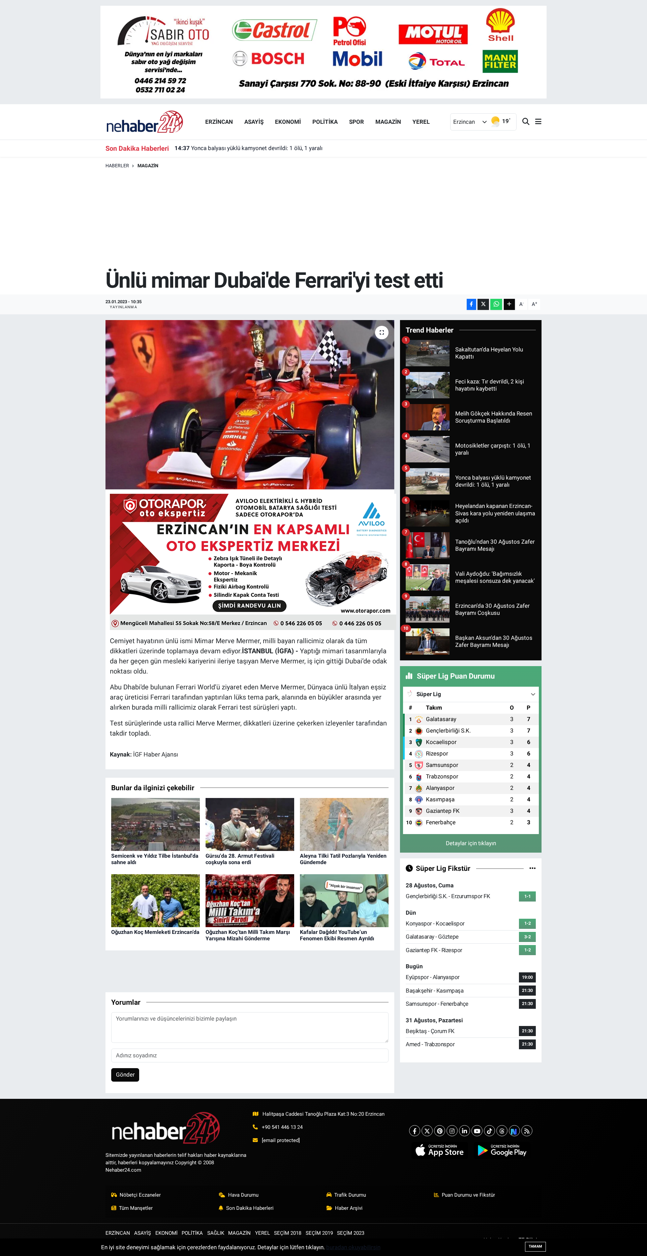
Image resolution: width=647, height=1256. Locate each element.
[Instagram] (452, 1130)
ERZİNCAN (219, 121)
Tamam (535, 1246)
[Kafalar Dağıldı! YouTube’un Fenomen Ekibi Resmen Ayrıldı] (344, 900)
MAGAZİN (388, 121)
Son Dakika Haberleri (250, 1208)
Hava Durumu (243, 1195)
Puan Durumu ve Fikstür (468, 1195)
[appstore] (439, 1150)
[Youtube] (477, 1130)
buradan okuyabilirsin (353, 1247)
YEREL (421, 121)
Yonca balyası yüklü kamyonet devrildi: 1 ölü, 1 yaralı (248, 148)
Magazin (147, 165)
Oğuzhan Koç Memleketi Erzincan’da (155, 932)
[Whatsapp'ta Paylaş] (496, 304)
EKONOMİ (288, 121)
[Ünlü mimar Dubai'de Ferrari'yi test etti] (249, 404)
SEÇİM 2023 (350, 1233)
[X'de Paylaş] (483, 304)
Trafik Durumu (350, 1195)
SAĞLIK (215, 1233)
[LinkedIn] (464, 1130)
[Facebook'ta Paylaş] (471, 304)
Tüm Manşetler (136, 1208)
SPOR (356, 121)
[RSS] (526, 1130)
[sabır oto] (323, 51)
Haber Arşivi (349, 1208)
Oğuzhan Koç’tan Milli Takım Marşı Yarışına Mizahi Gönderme (248, 935)
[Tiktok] (489, 1130)
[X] (427, 1130)
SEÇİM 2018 (287, 1233)
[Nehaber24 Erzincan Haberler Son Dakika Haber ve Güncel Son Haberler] (145, 121)
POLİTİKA (325, 121)
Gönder (125, 1074)
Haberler (117, 165)
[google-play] (502, 1150)
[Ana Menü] (535, 122)
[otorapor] (253, 561)
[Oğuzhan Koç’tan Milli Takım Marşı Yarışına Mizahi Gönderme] (250, 900)
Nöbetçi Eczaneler (140, 1195)
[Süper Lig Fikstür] (532, 868)
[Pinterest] (439, 1130)
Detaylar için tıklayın (471, 843)
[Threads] (501, 1130)
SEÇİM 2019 (319, 1233)
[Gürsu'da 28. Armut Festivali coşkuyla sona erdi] (250, 824)
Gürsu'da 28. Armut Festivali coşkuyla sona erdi (240, 859)
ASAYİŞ (254, 121)
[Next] (514, 1130)
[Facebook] (414, 1130)
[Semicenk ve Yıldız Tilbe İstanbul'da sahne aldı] (155, 824)
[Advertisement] (323, 219)
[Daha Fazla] (509, 304)
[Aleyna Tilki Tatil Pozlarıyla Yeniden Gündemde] (344, 824)
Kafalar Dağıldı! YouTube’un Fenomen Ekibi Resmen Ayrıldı (337, 935)
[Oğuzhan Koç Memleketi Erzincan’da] (155, 900)
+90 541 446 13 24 (282, 1127)
